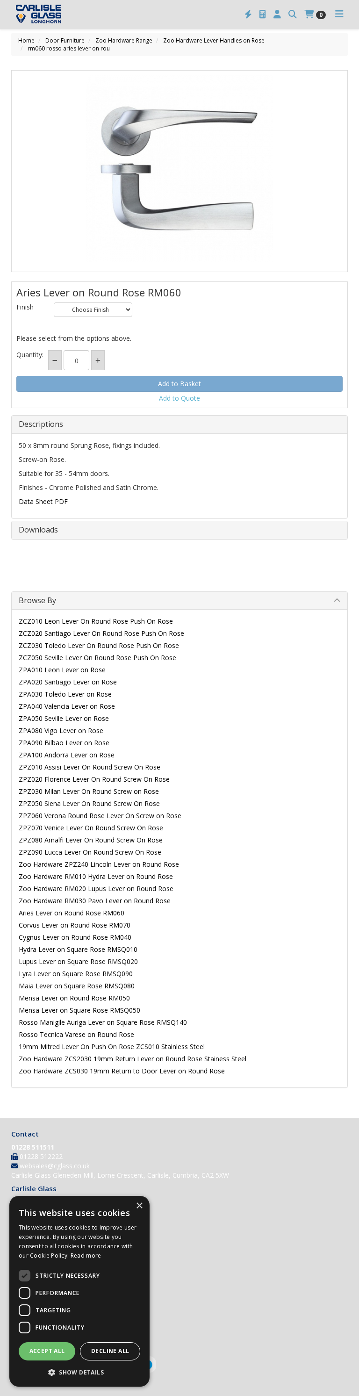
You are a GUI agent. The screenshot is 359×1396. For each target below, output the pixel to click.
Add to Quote (179, 398)
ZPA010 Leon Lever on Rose (62, 669)
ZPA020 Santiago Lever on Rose (68, 681)
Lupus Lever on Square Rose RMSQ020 (78, 961)
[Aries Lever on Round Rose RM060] (179, 168)
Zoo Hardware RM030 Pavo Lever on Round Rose (95, 900)
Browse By (37, 600)
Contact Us (28, 1227)
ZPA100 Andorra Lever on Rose (67, 754)
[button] (79, 1372)
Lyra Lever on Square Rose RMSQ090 (76, 973)
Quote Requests (35, 1280)
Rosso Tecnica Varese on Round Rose (76, 1034)
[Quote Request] (262, 14)
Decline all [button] (110, 1351)
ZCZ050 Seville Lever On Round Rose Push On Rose (97, 657)
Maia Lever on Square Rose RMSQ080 (77, 985)
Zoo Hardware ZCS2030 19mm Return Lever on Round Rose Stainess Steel (132, 1058)
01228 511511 (32, 1147)
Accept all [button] (47, 1351)
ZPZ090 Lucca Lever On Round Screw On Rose (90, 852)
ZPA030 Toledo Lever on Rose (65, 694)
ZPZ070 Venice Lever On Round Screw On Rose (91, 827)
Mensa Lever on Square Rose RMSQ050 (79, 1010)
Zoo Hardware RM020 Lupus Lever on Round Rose (96, 888)
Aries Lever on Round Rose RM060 (71, 912)
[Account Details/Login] (277, 14)
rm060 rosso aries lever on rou (69, 48)
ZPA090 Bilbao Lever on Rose (64, 742)
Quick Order (29, 1268)
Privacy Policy (31, 1317)
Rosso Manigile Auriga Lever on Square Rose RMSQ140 (103, 1022)
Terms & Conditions (41, 1305)
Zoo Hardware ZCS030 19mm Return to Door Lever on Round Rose (122, 1070)
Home (26, 40)
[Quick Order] (248, 14)
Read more (86, 1255)
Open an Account (37, 1256)
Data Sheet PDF (43, 501)
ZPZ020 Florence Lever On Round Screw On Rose (94, 779)
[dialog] (79, 1291)
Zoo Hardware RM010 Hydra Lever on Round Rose (96, 876)
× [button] (139, 1205)
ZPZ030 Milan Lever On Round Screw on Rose (89, 791)
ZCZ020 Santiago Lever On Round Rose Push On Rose (101, 633)
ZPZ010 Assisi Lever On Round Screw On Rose (89, 767)
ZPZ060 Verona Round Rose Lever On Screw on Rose (100, 815)
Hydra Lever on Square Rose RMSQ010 (78, 949)
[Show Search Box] (292, 14)
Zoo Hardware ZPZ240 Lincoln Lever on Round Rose (99, 864)
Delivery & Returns (39, 1292)
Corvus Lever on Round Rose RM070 (74, 925)
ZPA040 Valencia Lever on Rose (67, 706)
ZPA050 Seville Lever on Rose (64, 718)
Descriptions (41, 424)
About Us (25, 1202)
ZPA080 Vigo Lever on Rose (61, 730)
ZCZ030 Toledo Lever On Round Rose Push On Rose (99, 645)
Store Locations (35, 1214)
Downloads (38, 530)
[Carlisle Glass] (38, 13)
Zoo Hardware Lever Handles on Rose (214, 40)
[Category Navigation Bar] (339, 14)
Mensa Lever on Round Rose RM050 (74, 997)
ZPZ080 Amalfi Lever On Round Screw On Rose (91, 839)
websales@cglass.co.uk (55, 1165)
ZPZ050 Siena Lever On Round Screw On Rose (89, 803)
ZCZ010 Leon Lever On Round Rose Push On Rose (96, 621)
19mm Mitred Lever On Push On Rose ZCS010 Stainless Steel (112, 1046)
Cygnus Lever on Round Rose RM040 (75, 937)
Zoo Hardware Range (123, 40)
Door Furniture (65, 40)
